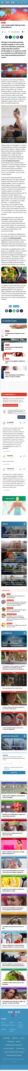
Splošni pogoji (20, 1048)
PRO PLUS (22, 1038)
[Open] (2, 2)
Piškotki (18, 1041)
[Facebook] (25, 2)
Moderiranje (10, 1041)
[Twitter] (10, 37)
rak (10, 306)
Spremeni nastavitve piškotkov (14, 1045)
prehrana (16, 306)
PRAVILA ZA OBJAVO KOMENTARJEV (10, 405)
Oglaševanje (6, 1038)
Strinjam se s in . (13, 768)
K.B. (5, 32)
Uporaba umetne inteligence (14, 1055)
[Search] (18, 2)
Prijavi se (21, 417)
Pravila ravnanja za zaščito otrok (14, 1052)
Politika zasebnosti (9, 1048)
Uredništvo (15, 1038)
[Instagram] (22, 2)
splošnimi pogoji (14, 767)
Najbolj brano (6, 590)
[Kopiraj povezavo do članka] (21, 37)
